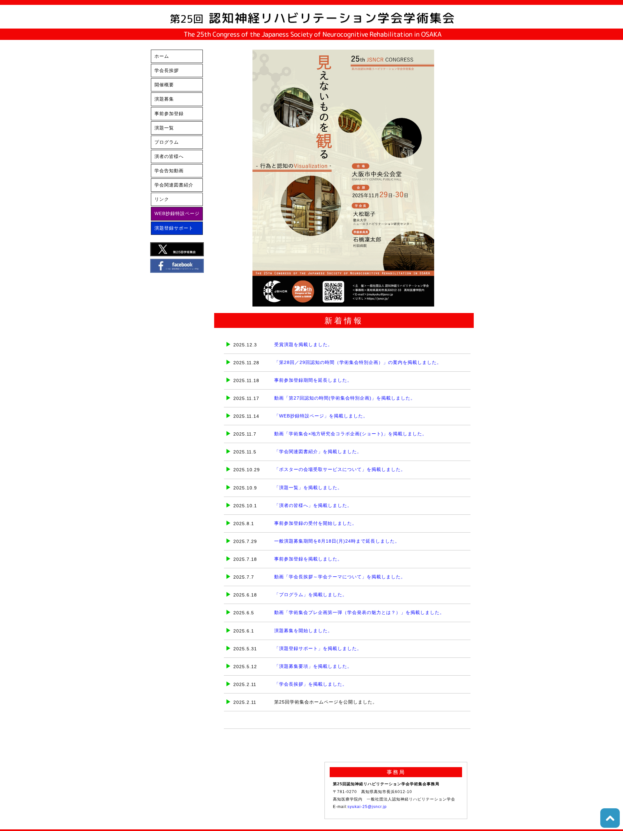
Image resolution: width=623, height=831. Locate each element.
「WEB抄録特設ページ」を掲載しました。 (321, 416)
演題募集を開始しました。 (303, 630)
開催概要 (164, 84)
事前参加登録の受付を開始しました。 (315, 523)
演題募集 (164, 99)
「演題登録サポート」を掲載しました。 (318, 648)
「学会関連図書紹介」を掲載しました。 (318, 451)
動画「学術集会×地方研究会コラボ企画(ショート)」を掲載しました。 (350, 433)
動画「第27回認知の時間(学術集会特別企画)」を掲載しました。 (344, 398)
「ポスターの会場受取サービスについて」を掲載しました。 (340, 469)
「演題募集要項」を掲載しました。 (313, 666)
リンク (161, 199)
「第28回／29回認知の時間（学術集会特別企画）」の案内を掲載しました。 (358, 362)
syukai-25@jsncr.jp (367, 807)
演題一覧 (164, 128)
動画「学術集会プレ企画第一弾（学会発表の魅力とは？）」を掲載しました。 (359, 612)
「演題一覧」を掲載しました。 (308, 487)
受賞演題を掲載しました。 (303, 344)
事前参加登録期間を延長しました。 (313, 380)
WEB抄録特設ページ (177, 213)
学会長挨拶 (166, 70)
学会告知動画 (169, 170)
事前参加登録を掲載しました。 (308, 559)
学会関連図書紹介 (173, 185)
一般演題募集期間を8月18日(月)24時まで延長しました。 (337, 541)
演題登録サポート (173, 228)
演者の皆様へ (169, 156)
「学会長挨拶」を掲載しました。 (310, 684)
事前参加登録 (169, 113)
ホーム (161, 56)
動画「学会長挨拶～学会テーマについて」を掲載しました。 (340, 576)
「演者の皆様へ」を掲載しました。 (313, 505)
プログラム (166, 142)
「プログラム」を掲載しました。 (310, 594)
